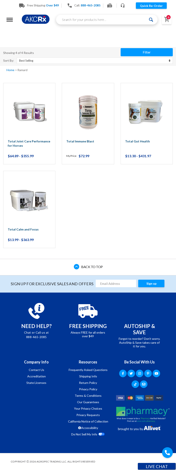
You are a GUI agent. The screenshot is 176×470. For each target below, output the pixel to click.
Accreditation (36, 376)
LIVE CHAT (157, 466)
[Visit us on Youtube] (156, 373)
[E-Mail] (143, 384)
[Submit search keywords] (151, 19)
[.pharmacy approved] (143, 414)
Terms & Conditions (88, 395)
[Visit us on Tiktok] (135, 384)
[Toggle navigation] (10, 19)
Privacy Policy (88, 389)
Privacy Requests (88, 415)
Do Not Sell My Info (84, 434)
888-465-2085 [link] (90, 5)
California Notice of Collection (88, 421)
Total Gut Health (137, 141)
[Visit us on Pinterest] (148, 373)
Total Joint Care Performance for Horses (29, 143)
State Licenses (36, 383)
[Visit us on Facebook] (123, 373)
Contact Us (36, 370)
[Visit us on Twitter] (131, 373)
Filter (147, 52)
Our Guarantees (88, 402)
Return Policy (88, 383)
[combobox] (107, 19)
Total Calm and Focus (23, 229)
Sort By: (8, 60)
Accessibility (89, 428)
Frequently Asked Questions (88, 370)
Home (10, 70)
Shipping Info (88, 376)
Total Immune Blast (80, 141)
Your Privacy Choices (88, 408)
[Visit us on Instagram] (139, 373)
